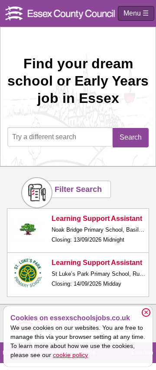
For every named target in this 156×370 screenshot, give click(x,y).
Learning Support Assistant (97, 218)
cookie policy (70, 354)
